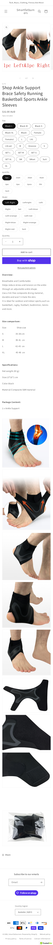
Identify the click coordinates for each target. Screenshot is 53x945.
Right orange (31, 223)
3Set (31, 178)
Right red (11, 230)
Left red (29, 216)
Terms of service (25, 939)
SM (20, 159)
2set (19, 178)
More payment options (27, 268)
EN (42, 185)
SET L (8, 152)
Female (37, 132)
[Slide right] (33, 78)
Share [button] (8, 854)
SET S (34, 152)
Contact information (42, 939)
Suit (45, 159)
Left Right (10, 202)
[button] (6, 11)
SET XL (8, 159)
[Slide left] (20, 78)
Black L (9, 126)
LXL (31, 139)
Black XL (9, 132)
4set (43, 178)
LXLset (8, 146)
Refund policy (45, 934)
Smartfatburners (15, 934)
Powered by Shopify (29, 934)
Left (42, 203)
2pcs (31, 185)
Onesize (32, 146)
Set (7, 177)
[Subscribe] (41, 882)
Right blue (12, 223)
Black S (38, 126)
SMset (32, 159)
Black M (24, 126)
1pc (8, 185)
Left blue (35, 210)
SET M (21, 152)
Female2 (9, 139)
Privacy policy (10, 939)
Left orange (12, 216)
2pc (19, 185)
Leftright (29, 203)
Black (24, 132)
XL (6, 166)
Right (9, 210)
